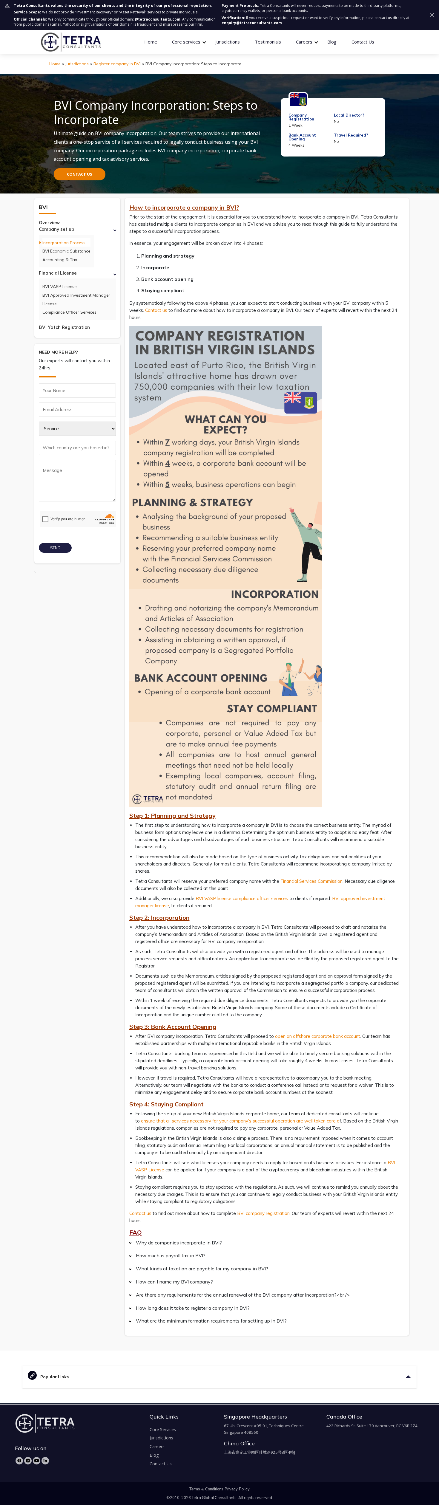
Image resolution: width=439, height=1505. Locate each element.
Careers (157, 1446)
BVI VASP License (59, 286)
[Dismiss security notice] (432, 15)
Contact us (156, 310)
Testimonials (268, 42)
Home (150, 42)
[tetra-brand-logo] (70, 41)
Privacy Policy (237, 1489)
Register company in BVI (117, 63)
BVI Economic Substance (66, 251)
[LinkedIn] (45, 1460)
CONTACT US (79, 174)
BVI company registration (263, 1213)
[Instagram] (28, 1460)
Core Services (163, 1429)
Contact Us (362, 42)
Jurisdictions (227, 42)
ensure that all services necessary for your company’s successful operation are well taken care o (240, 1121)
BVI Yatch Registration (64, 327)
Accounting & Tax (59, 259)
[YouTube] (36, 1460)
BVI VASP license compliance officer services (242, 898)
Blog (332, 42)
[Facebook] (19, 1460)
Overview (49, 222)
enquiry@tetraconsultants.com (252, 22)
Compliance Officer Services (69, 312)
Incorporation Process (63, 242)
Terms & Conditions (206, 1489)
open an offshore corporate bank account (317, 1036)
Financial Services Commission (311, 881)
